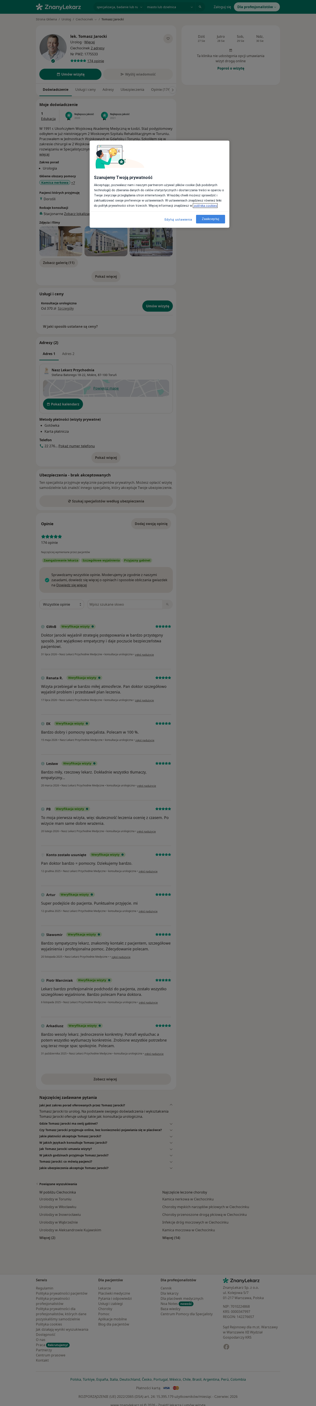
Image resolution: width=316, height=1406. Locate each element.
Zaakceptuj (210, 219)
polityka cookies (205, 206)
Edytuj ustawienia (178, 219)
